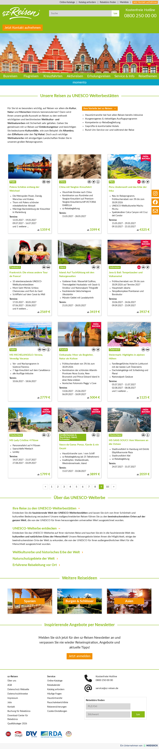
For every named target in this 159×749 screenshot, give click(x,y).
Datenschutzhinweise (17, 694)
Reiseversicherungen (57, 707)
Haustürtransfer (54, 698)
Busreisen (10, 76)
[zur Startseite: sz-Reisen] (23, 13)
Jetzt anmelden (79, 656)
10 (107, 487)
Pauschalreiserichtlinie (57, 702)
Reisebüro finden (108, 2)
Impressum (12, 698)
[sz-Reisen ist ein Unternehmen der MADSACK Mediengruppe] (139, 745)
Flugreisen (31, 76)
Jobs (9, 702)
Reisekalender (53, 685)
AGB (9, 685)
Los (115, 13)
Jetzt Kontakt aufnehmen (145, 2)
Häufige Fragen (54, 694)
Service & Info (124, 76)
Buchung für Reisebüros (18, 711)
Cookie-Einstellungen (57, 711)
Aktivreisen (75, 76)
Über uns (11, 681)
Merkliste (124, 2)
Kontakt (11, 707)
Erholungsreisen (98, 76)
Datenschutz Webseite (18, 689)
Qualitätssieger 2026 (17, 724)
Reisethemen (148, 76)
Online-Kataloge (67, 2)
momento (79, 82)
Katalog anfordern (87, 2)
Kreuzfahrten (52, 76)
